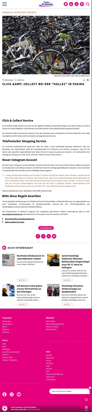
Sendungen (6, 321)
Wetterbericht (51, 329)
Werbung (49, 363)
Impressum (50, 377)
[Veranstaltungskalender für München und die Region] (82, 4)
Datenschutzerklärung (54, 374)
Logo (48, 366)
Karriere (49, 368)
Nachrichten (50, 321)
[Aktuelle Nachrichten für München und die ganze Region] (66, 4)
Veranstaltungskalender (55, 324)
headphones (84, 80)
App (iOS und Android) (10, 352)
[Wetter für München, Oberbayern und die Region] (71, 4)
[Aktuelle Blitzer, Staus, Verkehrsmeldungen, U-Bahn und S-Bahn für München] (76, 4)
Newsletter (50, 358)
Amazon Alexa (7, 357)
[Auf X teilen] (43, 236)
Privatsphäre (51, 379)
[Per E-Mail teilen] (54, 236)
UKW (4, 344)
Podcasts (5, 332)
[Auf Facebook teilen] (38, 236)
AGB (47, 371)
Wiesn (4, 326)
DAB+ (4, 346)
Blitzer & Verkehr (52, 326)
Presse (48, 360)
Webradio (6, 349)
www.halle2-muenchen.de (12, 214)
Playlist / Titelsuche (9, 360)
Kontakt (49, 355)
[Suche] (88, 4)
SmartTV (5, 354)
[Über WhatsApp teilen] (48, 236)
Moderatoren (7, 324)
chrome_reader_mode (88, 80)
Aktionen (5, 329)
